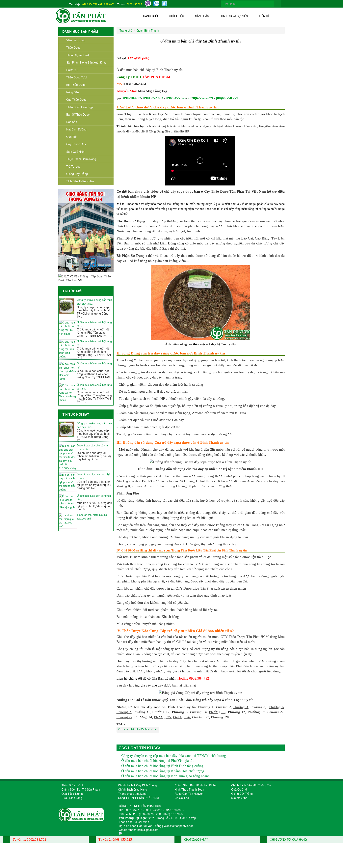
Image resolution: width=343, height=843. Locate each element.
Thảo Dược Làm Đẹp (79, 107)
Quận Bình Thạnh (148, 30)
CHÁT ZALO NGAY (195, 839)
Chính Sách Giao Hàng (132, 789)
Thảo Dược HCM (72, 785)
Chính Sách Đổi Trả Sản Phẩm (81, 789)
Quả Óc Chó (239, 789)
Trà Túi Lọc (73, 166)
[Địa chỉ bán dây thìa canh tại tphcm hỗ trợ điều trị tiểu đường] (68, 482)
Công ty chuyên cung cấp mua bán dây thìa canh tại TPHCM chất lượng (173, 756)
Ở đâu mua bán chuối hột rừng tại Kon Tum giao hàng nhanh (165, 776)
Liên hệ (264, 16)
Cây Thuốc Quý (76, 144)
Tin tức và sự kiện (234, 16)
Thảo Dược (73, 47)
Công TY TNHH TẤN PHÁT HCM (138, 798)
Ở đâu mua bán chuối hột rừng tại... (94, 324)
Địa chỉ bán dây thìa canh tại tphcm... (93, 476)
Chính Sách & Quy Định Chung (137, 785)
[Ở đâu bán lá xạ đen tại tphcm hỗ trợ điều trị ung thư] (68, 501)
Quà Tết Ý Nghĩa (72, 794)
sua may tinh (239, 798)
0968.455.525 (134, 4)
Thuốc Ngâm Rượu (78, 55)
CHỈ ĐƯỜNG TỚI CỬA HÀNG (288, 839)
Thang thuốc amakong (132, 794)
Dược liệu (72, 70)
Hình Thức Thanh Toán (189, 789)
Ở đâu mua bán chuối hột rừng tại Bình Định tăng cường (162, 766)
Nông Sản (72, 92)
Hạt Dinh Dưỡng (76, 129)
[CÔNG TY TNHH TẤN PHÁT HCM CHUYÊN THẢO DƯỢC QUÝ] (80, 15)
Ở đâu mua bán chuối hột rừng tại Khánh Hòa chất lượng (162, 771)
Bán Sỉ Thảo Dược (78, 114)
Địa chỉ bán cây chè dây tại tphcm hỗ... (92, 447)
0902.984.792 (89, 4)
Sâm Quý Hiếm (75, 152)
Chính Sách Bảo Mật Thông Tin (251, 785)
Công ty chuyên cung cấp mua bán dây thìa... (94, 301)
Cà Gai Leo (182, 798)
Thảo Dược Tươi (76, 77)
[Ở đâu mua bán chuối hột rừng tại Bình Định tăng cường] (68, 349)
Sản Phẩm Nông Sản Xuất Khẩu (86, 62)
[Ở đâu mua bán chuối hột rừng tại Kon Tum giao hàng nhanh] (68, 392)
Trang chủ (149, 16)
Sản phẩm (202, 16)
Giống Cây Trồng (77, 174)
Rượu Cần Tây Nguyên (189, 794)
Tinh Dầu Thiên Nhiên (80, 181)
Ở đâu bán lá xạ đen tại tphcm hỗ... (94, 497)
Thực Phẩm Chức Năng (81, 159)
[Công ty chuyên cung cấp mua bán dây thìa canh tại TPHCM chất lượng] (68, 306)
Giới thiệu (176, 16)
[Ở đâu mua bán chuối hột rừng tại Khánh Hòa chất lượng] (68, 371)
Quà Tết (71, 137)
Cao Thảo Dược (76, 99)
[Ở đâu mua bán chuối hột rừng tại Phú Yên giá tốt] (68, 328)
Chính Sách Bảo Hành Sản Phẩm (196, 785)
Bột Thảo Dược (75, 85)
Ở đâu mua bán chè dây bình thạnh (137, 729)
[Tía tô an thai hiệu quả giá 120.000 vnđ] (68, 520)
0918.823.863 (107, 4)
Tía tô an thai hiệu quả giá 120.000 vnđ (92, 516)
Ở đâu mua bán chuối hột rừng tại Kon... (94, 386)
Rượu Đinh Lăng (72, 798)
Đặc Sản (71, 122)
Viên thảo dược (75, 40)
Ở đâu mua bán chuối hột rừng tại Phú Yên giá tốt (157, 761)
